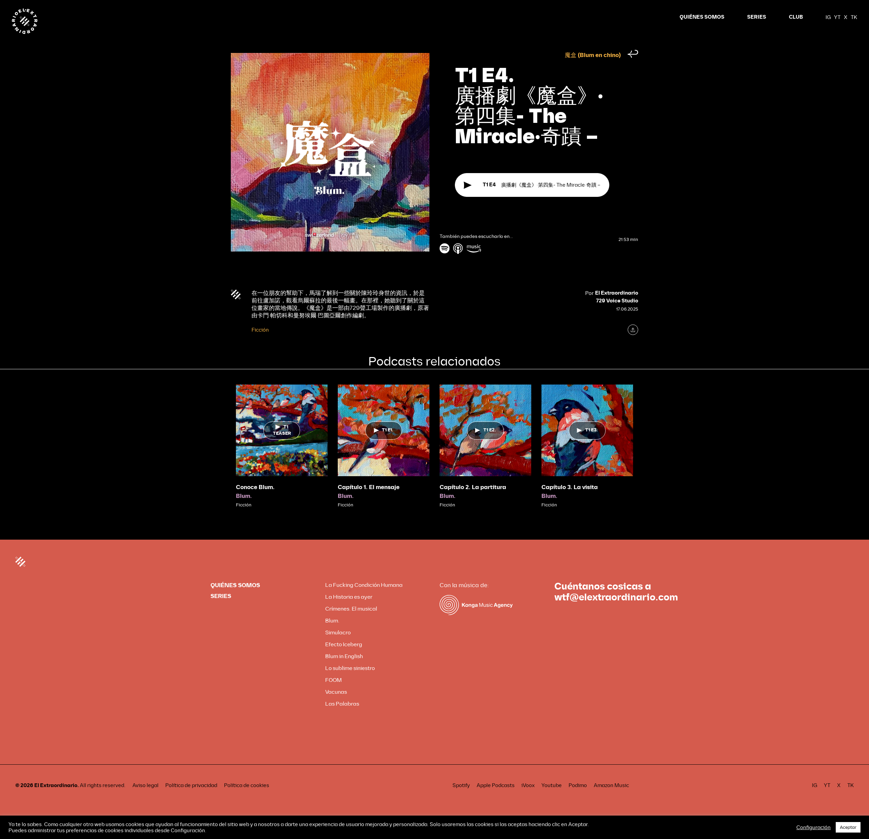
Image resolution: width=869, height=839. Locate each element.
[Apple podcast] (458, 248)
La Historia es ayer (348, 597)
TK (854, 17)
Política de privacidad (191, 785)
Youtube (551, 785)
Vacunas (336, 692)
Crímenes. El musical (351, 608)
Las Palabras (342, 704)
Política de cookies (246, 785)
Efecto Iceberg (343, 644)
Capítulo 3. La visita (569, 487)
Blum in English (344, 656)
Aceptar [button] (848, 827)
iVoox (528, 785)
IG (828, 17)
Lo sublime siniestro (350, 668)
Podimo (578, 785)
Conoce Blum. (255, 487)
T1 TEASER (282, 430)
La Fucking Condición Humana (364, 585)
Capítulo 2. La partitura (473, 487)
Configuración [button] (813, 827)
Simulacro (338, 632)
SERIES (756, 17)
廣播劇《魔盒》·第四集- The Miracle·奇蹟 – (541, 185)
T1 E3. (591, 430)
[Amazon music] (474, 248)
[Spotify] (444, 248)
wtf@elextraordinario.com (616, 597)
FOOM (333, 680)
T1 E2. (489, 430)
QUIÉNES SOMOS (702, 17)
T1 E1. (387, 430)
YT (837, 17)
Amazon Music (611, 785)
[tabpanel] (282, 446)
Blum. (244, 496)
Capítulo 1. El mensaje (369, 487)
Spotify (461, 785)
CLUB (796, 17)
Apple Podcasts (496, 785)
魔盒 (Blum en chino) (593, 55)
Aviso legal (145, 785)
